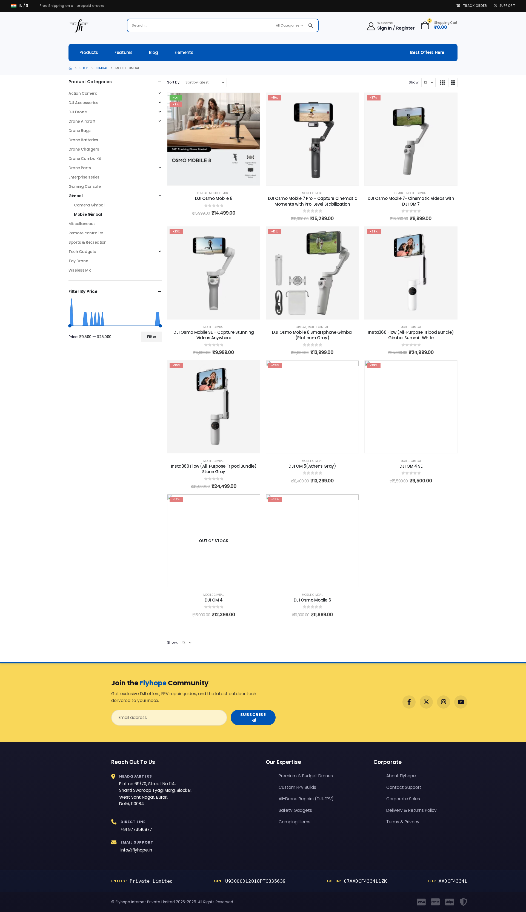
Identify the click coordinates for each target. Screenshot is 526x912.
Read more (217, 581)
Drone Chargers (83, 149)
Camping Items (294, 822)
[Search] (310, 25)
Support (507, 5)
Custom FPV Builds (297, 787)
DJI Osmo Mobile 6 (312, 600)
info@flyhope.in (136, 850)
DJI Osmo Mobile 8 (214, 198)
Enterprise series (83, 177)
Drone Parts (79, 168)
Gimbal (202, 193)
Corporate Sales (403, 799)
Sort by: (173, 82)
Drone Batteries (83, 140)
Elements (184, 52)
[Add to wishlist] (252, 101)
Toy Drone (78, 261)
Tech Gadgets (82, 251)
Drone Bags (79, 130)
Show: (414, 82)
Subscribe (253, 714)
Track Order (475, 5)
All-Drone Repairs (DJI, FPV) (306, 799)
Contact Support (403, 787)
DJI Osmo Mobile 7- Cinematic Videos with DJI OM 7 (411, 201)
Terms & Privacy (402, 822)
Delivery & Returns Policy (411, 810)
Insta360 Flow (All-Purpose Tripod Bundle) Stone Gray (214, 468)
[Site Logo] (79, 25)
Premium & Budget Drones (306, 776)
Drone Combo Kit (84, 158)
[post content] (213, 139)
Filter (151, 336)
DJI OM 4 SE (411, 466)
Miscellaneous (82, 223)
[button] (442, 82)
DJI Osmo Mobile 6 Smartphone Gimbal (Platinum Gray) (312, 335)
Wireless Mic (80, 270)
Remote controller (85, 233)
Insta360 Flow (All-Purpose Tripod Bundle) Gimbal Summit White (411, 335)
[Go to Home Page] (70, 68)
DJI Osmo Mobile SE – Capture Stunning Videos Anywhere (213, 335)
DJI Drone (77, 112)
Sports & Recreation (87, 242)
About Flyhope (401, 776)
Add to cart (218, 179)
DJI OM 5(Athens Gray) (312, 466)
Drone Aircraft (81, 121)
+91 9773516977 (136, 829)
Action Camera (83, 93)
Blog (153, 52)
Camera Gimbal (89, 205)
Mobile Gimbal (219, 193)
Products (88, 52)
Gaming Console (84, 186)
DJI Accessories (83, 102)
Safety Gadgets (295, 810)
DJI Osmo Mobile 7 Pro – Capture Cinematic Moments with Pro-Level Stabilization (312, 201)
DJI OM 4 (213, 600)
